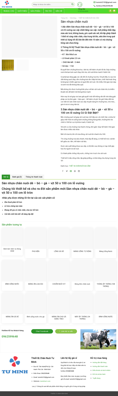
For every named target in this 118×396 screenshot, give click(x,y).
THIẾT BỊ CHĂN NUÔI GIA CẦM (88, 18)
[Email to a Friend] (71, 171)
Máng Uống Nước (105, 251)
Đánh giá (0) (17, 177)
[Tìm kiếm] (72, 4)
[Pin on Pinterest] (75, 171)
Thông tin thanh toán (34, 177)
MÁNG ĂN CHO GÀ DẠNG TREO (59, 318)
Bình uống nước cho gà (35, 317)
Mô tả (5, 177)
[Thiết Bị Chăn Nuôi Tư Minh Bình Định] (13, 4)
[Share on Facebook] (63, 171)
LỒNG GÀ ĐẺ (59, 251)
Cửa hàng (73, 18)
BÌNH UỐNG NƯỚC (12, 284)
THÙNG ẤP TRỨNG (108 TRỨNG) (106, 285)
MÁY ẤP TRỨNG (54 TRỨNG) (82, 318)
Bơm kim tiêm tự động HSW (12, 250)
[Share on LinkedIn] (79, 171)
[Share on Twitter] (67, 171)
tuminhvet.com (45, 381)
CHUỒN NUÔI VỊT (59, 284)
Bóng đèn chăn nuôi (82, 284)
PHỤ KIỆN (35, 251)
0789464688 (83, 11)
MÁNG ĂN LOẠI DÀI (35, 284)
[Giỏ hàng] (114, 11)
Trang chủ (8, 11)
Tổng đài (81, 9)
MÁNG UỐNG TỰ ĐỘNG (82, 251)
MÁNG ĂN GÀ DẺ (12, 317)
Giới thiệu (22, 11)
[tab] (6, 177)
